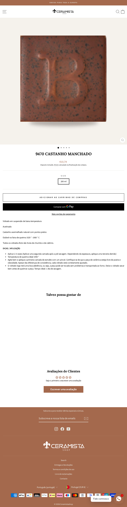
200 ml (63, 181)
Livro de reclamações (63, 474)
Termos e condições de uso (63, 469)
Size (63, 176)
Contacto (63, 478)
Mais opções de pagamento (63, 214)
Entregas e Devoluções (63, 465)
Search (63, 460)
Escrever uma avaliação (63, 389)
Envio (56, 165)
